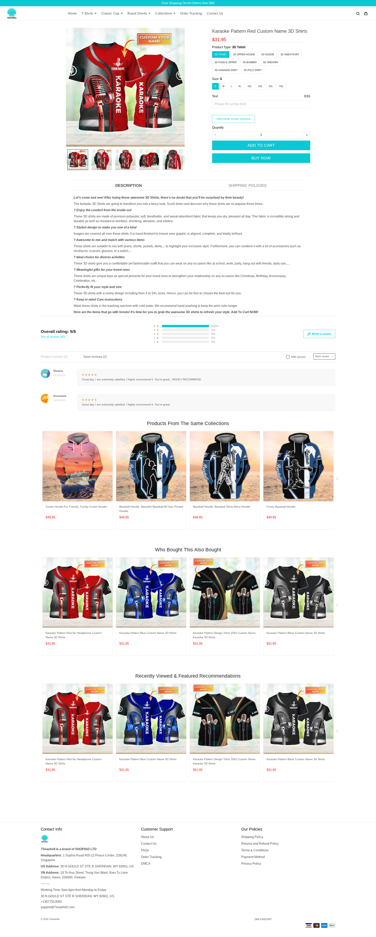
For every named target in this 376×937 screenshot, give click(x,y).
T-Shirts (87, 13)
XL (239, 86)
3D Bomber (250, 62)
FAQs (145, 850)
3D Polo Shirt (253, 70)
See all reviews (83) (53, 336)
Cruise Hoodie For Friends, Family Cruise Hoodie (76, 506)
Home (72, 13)
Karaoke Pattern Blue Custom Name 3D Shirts (147, 632)
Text (215, 96)
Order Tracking (191, 13)
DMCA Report (263, 919)
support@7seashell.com (57, 907)
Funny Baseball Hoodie (281, 506)
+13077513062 (51, 901)
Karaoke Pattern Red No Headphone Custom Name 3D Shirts (74, 635)
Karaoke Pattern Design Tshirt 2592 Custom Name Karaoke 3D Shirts (224, 635)
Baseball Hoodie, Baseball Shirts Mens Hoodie (221, 506)
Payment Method (253, 857)
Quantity (218, 127)
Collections (163, 13)
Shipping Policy (252, 837)
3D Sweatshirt (289, 54)
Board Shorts (137, 13)
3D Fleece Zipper (226, 62)
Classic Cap (110, 13)
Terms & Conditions (254, 850)
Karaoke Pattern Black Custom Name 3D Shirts (296, 632)
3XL (260, 86)
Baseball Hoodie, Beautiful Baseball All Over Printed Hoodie (151, 509)
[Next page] (183, 160)
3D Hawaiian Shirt (226, 70)
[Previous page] (68, 160)
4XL (271, 86)
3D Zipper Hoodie (244, 54)
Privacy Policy (251, 863)
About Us (147, 837)
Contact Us (215, 13)
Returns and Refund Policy (260, 843)
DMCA (145, 863)
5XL (281, 86)
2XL (250, 86)
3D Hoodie (267, 54)
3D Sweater (270, 62)
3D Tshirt (238, 47)
